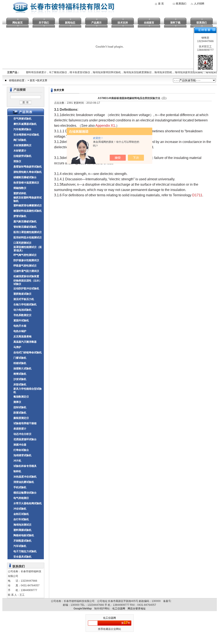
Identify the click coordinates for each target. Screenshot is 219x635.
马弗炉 (17, 347)
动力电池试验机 (22, 309)
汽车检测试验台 (22, 129)
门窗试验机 (19, 357)
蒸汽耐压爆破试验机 (25, 221)
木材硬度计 (19, 150)
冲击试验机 (19, 508)
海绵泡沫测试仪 (22, 524)
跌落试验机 (19, 412)
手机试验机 (19, 487)
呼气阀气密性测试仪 (25, 254)
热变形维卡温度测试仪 (26, 182)
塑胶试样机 (19, 193)
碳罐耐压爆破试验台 (25, 177)
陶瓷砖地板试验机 (23, 535)
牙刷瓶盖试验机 (22, 540)
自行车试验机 (21, 519)
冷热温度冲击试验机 (25, 476)
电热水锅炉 (19, 331)
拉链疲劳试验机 (22, 155)
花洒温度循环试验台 (25, 439)
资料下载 (175, 22)
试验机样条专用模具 (25, 466)
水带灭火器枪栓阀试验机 (27, 503)
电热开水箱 (19, 325)
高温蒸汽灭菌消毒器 (25, 341)
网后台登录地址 (137, 608)
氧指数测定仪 (21, 396)
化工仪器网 (118, 608)
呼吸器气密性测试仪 (25, 265)
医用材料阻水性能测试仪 (27, 237)
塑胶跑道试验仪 (22, 293)
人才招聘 (199, 3)
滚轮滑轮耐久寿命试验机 (27, 171)
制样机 (17, 471)
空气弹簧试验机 (22, 118)
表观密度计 (19, 428)
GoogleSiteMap (83, 608)
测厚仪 (17, 402)
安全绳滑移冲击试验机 (26, 134)
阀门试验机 (19, 139)
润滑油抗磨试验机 (23, 482)
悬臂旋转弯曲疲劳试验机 (27, 166)
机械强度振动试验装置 (26, 276)
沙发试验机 (19, 379)
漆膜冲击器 (19, 444)
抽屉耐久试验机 (22, 368)
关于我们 (44, 22)
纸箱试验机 (19, 363)
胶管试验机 (19, 216)
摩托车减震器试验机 (25, 123)
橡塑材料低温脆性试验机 (27, 210)
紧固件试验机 (21, 320)
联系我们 (181, 3)
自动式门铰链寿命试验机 (27, 352)
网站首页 (17, 22)
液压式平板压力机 (23, 299)
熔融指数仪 (19, 187)
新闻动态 (70, 22)
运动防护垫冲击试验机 (26, 288)
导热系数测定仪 (22, 315)
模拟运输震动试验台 (25, 492)
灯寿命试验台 (21, 450)
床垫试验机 (19, 384)
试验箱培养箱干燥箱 (25, 423)
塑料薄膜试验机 (22, 530)
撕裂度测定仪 (21, 418)
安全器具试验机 (22, 556)
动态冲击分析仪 (22, 434)
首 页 (161, 3)
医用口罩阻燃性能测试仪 (27, 232)
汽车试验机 (19, 546)
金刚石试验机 (21, 514)
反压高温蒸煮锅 (22, 336)
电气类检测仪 (21, 498)
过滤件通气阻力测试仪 (26, 270)
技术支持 (123, 22)
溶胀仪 (17, 161)
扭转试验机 (19, 407)
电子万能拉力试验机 (25, 551)
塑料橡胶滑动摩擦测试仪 (27, 205)
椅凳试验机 (19, 373)
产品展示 (96, 22)
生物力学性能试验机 (25, 304)
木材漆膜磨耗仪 (22, 145)
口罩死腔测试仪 (22, 242)
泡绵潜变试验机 (22, 455)
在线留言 (149, 22)
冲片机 (17, 460)
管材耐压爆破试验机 (25, 226)
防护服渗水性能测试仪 (26, 260)
